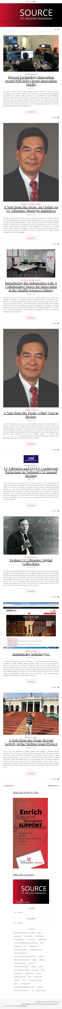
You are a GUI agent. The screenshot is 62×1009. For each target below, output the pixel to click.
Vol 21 (44, 1004)
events (34, 959)
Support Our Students (21, 990)
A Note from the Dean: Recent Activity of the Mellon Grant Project (31, 742)
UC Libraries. (23, 1006)
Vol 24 (33, 1004)
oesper (43, 970)
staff (16, 983)
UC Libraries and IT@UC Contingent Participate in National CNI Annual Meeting (31, 472)
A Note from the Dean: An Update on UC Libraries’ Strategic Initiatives (31, 209)
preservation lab (19, 976)
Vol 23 (36, 1004)
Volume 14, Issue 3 (31, 74)
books (40, 932)
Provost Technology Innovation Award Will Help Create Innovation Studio (31, 80)
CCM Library (18, 936)
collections (31, 939)
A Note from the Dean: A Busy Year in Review (31, 415)
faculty (31, 963)
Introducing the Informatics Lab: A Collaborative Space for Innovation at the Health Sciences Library (31, 286)
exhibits (42, 959)
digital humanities (36, 949)
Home (23, 1004)
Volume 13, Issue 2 (31, 651)
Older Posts (9, 785)
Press (30, 976)
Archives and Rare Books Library (24, 932)
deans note (17, 946)
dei (25, 946)
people (38, 973)
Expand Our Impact (20, 963)
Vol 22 (40, 1004)
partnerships (29, 973)
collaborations (19, 939)
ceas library (28, 936)
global (41, 966)
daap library (42, 939)
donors (41, 956)
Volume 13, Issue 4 (31, 410)
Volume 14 (24, 204)
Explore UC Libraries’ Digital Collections (31, 562)
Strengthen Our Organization (24, 987)
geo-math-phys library (21, 966)
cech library (39, 936)
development (33, 946)
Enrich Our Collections (21, 959)
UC (32, 990)
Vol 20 (47, 1004)
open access (18, 973)
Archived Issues (53, 1004)
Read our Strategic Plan (25, 792)
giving (34, 966)
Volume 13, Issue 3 (31, 557)
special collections (35, 980)
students (40, 987)
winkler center (41, 990)
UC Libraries (28, 1004)
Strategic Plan (25, 983)
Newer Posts (53, 785)
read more (31, 112)
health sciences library (21, 970)
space (24, 980)
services (16, 980)
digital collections (20, 949)
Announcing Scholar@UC (31, 654)
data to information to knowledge (25, 942)
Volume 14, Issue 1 (35, 204)
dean (41, 942)
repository (38, 976)
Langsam (35, 970)
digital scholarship (20, 953)
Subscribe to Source (23, 874)
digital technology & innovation (25, 956)
